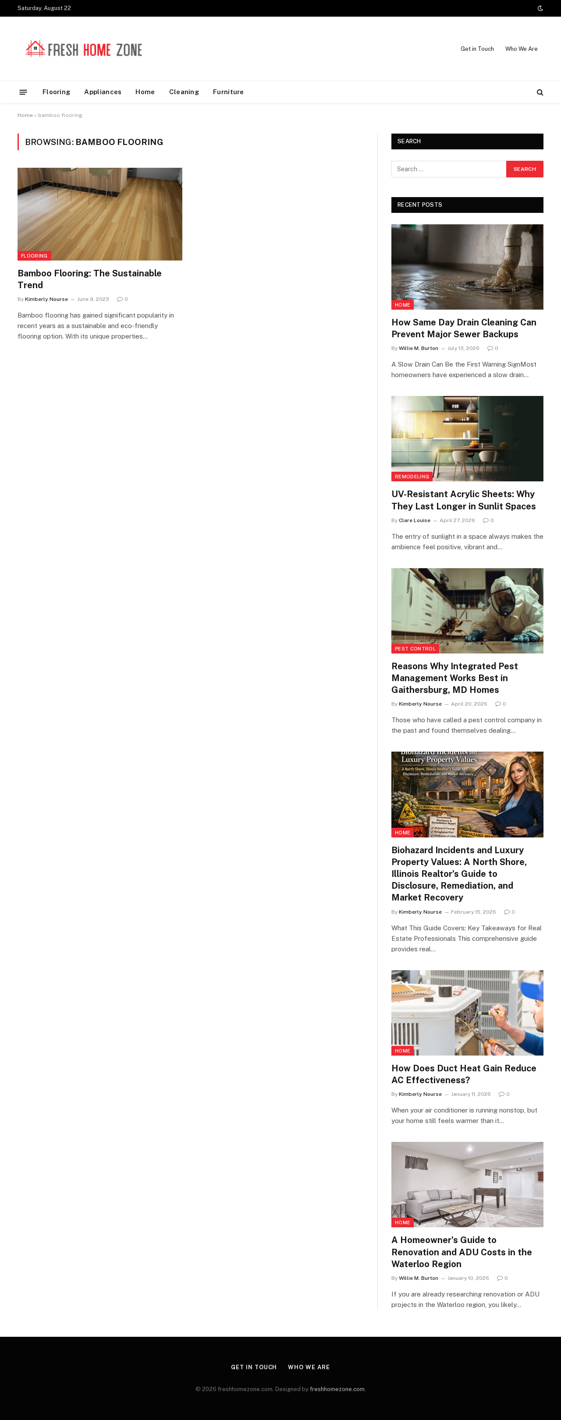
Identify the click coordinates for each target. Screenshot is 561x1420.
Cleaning (184, 91)
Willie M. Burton (418, 348)
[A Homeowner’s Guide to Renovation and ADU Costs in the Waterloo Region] (467, 1184)
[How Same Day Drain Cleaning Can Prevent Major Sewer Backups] (467, 267)
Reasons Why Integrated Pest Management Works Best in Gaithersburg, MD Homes (454, 678)
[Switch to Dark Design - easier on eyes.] (539, 8)
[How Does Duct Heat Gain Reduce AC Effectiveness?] (467, 1013)
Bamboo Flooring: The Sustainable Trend (90, 279)
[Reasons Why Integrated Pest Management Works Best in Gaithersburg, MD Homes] (467, 610)
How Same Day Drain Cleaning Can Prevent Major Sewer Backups (463, 328)
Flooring (56, 91)
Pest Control (415, 648)
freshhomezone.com (337, 1389)
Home (145, 91)
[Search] (539, 92)
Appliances (102, 91)
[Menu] (23, 91)
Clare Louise (414, 520)
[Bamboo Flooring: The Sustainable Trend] (100, 214)
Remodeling (412, 476)
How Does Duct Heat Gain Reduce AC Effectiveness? (463, 1074)
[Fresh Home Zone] (83, 48)
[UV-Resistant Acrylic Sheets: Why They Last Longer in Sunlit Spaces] (467, 438)
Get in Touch (477, 49)
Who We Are (521, 49)
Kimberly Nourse (46, 299)
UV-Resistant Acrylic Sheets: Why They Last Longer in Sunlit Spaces (463, 500)
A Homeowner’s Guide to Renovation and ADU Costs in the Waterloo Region (461, 1252)
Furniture (228, 91)
